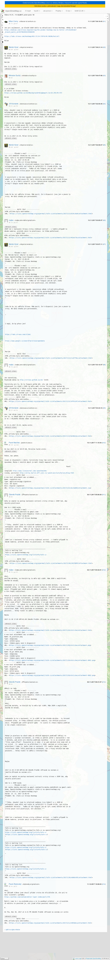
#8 (104, 365)
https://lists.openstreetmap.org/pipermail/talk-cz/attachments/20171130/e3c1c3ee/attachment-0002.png (52, 675)
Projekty (59, 11)
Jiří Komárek (13, 103)
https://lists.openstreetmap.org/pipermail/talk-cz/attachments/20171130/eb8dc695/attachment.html (51, 877)
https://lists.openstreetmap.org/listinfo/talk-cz (25, 555)
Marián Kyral (13, 47)
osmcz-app (78, 958)
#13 (103, 682)
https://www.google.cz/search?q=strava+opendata (25, 341)
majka (11, 220)
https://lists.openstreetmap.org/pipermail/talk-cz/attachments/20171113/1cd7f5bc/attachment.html (51, 358)
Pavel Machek (14, 442)
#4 (104, 104)
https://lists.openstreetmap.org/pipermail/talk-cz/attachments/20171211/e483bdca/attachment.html (50, 923)
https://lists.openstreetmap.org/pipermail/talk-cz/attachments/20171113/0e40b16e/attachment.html (50, 436)
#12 (103, 570)
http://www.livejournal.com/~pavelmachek (30, 471)
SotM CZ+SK (79, 11)
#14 (103, 884)
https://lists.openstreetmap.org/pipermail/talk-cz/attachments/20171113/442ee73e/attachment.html (50, 237)
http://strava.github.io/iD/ (31, 380)
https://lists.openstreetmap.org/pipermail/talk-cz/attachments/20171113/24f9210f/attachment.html (50, 401)
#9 (104, 408)
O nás (68, 11)
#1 (104, 21)
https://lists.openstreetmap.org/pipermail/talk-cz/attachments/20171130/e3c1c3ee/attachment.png (50, 645)
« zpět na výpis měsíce (12, 929)
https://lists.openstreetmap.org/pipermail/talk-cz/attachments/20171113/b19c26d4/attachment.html (51, 213)
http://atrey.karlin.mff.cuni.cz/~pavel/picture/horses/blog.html (47, 473)
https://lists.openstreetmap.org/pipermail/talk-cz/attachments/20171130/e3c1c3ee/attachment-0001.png (52, 660)
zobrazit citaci (10, 69)
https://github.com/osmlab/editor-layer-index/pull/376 (27, 897)
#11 (103, 494)
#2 (104, 47)
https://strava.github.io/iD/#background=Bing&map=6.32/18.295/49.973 (33, 93)
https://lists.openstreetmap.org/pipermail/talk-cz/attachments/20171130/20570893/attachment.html (51, 563)
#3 (104, 75)
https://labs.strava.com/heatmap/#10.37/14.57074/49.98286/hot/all (31, 36)
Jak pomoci (47, 11)
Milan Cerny (13, 21)
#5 (104, 145)
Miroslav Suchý (15, 75)
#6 (104, 220)
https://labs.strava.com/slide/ (18, 334)
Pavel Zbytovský (15, 884)
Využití (36, 11)
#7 (104, 244)
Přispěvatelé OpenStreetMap (93, 958)
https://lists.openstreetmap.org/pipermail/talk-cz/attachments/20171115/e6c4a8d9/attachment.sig (50, 488)
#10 (103, 443)
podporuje (48, 3)
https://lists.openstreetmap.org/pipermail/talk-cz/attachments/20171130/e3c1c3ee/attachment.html (50, 630)
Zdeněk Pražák (14, 494)
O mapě (28, 11)
